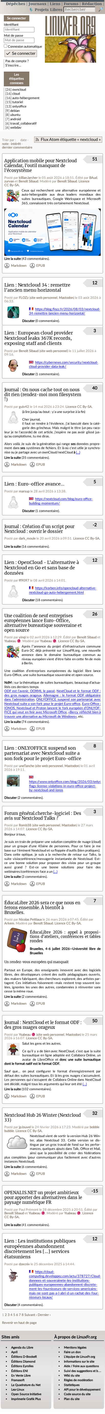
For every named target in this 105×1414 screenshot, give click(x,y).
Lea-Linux (17, 1389)
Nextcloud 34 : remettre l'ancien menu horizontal (37, 287)
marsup (24, 491)
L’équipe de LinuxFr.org (79, 1356)
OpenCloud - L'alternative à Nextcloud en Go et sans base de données (41, 567)
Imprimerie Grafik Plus (26, 1398)
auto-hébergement (26, 98)
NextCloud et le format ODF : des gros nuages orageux (43, 1025)
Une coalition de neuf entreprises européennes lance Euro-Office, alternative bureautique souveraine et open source (43, 623)
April (14, 1352)
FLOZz (24, 297)
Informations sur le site (79, 1361)
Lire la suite (12, 258)
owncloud (19, 89)
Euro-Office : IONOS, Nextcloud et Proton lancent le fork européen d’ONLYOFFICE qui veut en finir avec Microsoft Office (52, 708)
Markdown (19, 265)
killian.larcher (28, 177)
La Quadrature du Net (26, 1384)
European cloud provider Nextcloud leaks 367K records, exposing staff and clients (38, 338)
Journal (11, 390)
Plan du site (72, 1398)
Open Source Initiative (26, 1394)
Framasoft (17, 1380)
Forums (71, 4)
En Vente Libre (21, 1375)
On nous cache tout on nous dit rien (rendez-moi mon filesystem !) (42, 394)
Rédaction (92, 4)
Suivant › (30, 1314)
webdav (15, 127)
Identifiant (11, 24)
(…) (78, 452)
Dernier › (44, 1314)
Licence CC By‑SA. (79, 406)
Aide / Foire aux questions (81, 1366)
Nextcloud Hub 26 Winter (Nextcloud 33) (42, 1118)
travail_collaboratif (23, 123)
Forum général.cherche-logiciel (37, 813)
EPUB (40, 265)
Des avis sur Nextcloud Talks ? (42, 816)
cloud (16, 93)
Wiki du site (72, 1375)
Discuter (28, 320)
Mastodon (66, 297)
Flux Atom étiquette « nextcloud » (71, 140)
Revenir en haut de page (19, 1322)
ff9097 (24, 580)
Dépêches (15, 4)
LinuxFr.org (70, 36)
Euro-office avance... (41, 484)
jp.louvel (25, 1127)
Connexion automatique (25, 46)
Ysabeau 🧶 (12, 641)
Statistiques (72, 1384)
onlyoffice (19, 106)
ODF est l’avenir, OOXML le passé (29, 691)
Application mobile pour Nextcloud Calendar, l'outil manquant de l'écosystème (40, 165)
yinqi (22, 637)
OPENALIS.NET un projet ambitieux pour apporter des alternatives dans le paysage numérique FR (43, 1197)
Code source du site (77, 1394)
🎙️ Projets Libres (45, 9)
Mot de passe (13, 35)
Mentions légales (75, 1347)
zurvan (9, 181)
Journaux (37, 4)
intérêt (16, 143)
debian (15, 110)
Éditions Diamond (23, 1361)
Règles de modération (78, 1380)
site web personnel (43, 297)
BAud (93, 177)
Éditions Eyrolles (22, 1366)
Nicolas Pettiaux (30, 919)
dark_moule (27, 538)
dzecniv (24, 1264)
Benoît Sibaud (28, 181)
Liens (55, 4)
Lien (9, 285)
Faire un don (72, 1352)
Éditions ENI (19, 1370)
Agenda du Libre (22, 1347)
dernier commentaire (17, 147)
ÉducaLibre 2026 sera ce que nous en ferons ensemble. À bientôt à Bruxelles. (42, 907)
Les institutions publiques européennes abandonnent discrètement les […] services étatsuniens (40, 1249)
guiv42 (24, 406)
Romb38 (25, 825)
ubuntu (15, 114)
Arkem (9, 923)
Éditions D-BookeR (24, 1356)
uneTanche (26, 765)
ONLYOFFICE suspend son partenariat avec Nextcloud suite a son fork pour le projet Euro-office (42, 753)
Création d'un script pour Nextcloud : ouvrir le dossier (39, 529)
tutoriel (17, 102)
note (5, 143)
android (15, 119)
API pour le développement (82, 1389)
